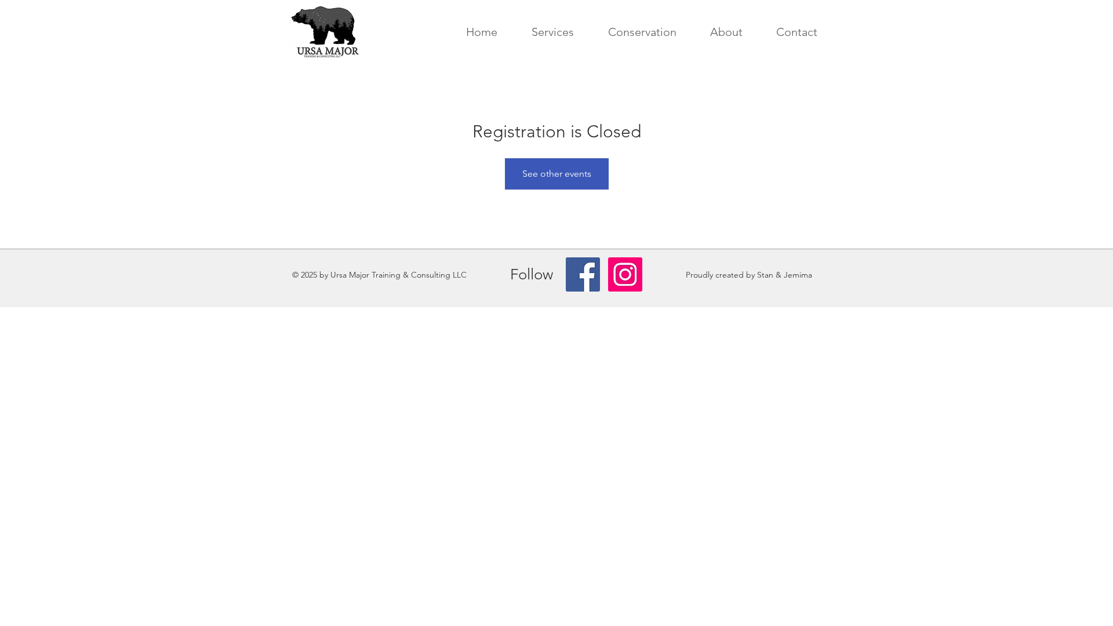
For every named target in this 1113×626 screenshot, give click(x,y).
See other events (556, 173)
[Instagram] (625, 274)
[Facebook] (583, 274)
